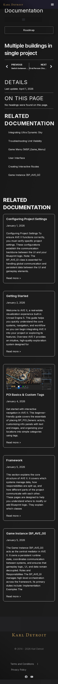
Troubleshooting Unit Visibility (25, 140)
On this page (24, 98)
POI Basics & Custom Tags (25, 394)
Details (16, 82)
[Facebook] (26, 676)
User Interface (16, 157)
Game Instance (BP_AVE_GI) (24, 174)
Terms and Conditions (22, 663)
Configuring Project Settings (26, 219)
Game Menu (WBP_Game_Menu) (27, 149)
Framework (14, 460)
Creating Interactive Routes (23, 166)
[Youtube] (31, 676)
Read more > (13, 278)
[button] (52, 4)
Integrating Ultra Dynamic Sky (25, 132)
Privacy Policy (18, 669)
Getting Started (17, 296)
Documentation (24, 10)
